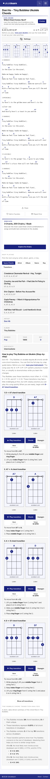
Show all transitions (25, 701)
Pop (5, 340)
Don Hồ (7, 321)
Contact (45, 776)
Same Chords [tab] (9, 263)
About (40, 776)
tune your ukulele (21, 33)
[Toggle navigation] (45, 3)
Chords (30, 440)
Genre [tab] (37, 263)
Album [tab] (28, 263)
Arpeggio (40, 440)
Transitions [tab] (8, 267)
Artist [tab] (20, 263)
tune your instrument (34, 365)
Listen (14, 433)
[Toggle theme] (39, 3)
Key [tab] (44, 263)
